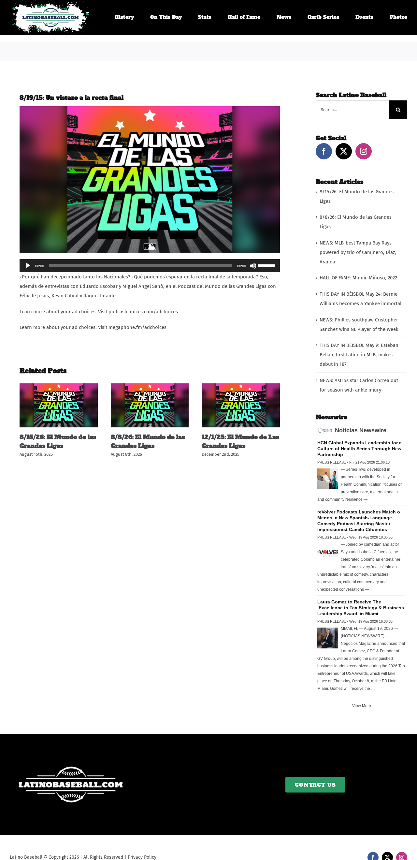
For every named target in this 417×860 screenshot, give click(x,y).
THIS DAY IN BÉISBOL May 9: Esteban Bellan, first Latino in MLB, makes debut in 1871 (359, 354)
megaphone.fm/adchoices (137, 327)
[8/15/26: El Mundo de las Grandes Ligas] (59, 386)
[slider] (267, 265)
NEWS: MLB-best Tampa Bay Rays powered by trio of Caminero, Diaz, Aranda (358, 252)
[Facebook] (324, 151)
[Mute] (253, 265)
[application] (150, 265)
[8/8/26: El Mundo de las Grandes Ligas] (150, 386)
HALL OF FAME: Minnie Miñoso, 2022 (358, 278)
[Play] (28, 265)
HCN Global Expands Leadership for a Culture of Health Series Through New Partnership (359, 448)
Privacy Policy (142, 857)
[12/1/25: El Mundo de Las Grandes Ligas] (241, 386)
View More (361, 706)
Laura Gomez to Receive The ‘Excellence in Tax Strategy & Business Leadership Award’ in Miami (360, 607)
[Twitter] (344, 151)
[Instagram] (363, 151)
